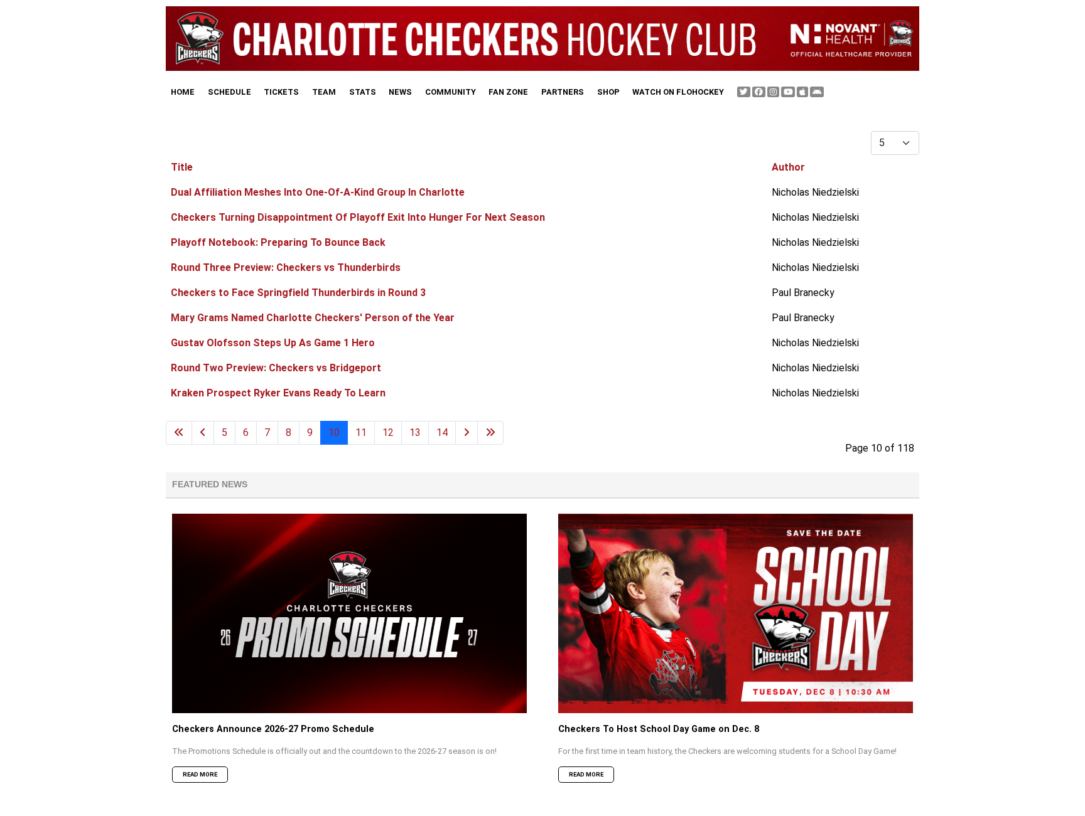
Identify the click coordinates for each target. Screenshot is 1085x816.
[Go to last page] (490, 433)
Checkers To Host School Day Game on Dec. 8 (658, 729)
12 (388, 432)
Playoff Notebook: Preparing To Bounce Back (278, 242)
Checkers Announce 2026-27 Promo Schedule (273, 729)
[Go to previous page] (203, 433)
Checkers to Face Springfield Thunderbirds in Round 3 (298, 293)
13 (415, 432)
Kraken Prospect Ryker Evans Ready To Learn (278, 393)
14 (442, 432)
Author (788, 167)
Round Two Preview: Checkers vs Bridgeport (276, 368)
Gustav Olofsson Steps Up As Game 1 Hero (273, 343)
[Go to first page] (179, 433)
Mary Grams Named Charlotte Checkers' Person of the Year (313, 318)
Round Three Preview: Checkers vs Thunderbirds (286, 267)
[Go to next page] (466, 433)
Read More (200, 774)
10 (334, 432)
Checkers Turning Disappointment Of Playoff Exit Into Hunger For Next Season (358, 217)
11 (361, 432)
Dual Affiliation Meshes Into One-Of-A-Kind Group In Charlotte (318, 192)
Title (182, 167)
